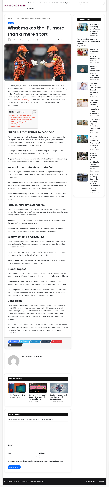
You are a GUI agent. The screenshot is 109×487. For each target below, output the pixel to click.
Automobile (30, 3)
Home (11, 18)
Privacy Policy (90, 481)
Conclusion (16, 126)
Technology (30, 8)
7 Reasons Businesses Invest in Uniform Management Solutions (95, 55)
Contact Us (100, 481)
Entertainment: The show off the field (24, 117)
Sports (67, 3)
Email (10, 453)
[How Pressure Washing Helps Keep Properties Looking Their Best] (82, 122)
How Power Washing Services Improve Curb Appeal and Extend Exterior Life (95, 107)
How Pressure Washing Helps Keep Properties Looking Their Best (95, 125)
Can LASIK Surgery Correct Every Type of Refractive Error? (95, 88)
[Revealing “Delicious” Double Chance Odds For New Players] (38, 388)
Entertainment (48, 3)
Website (42, 453)
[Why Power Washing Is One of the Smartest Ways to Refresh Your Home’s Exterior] (82, 177)
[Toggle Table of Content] (33, 112)
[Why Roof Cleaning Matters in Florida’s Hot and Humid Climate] (82, 139)
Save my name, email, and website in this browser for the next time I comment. (36, 461)
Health (56, 3)
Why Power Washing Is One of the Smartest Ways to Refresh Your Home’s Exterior (95, 182)
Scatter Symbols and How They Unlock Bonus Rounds (58, 397)
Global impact (17, 124)
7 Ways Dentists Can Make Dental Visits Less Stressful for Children (88, 41)
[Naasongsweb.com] (15, 5)
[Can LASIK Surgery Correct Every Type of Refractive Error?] (82, 86)
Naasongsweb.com (10, 481)
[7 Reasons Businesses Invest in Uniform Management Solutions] (82, 52)
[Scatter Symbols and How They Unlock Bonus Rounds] (59, 388)
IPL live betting (23, 100)
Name (10, 445)
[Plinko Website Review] (17, 388)
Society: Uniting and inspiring (22, 122)
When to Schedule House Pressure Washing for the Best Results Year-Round (95, 161)
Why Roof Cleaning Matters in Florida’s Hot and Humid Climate (95, 141)
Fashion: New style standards (22, 119)
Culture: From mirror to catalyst (21, 115)
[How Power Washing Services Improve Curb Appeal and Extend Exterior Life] (82, 103)
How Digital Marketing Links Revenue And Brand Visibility (95, 28)
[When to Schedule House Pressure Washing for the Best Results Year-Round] (82, 156)
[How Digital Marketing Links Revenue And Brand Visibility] (82, 27)
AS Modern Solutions (17, 40)
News (62, 3)
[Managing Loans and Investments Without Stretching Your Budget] (82, 69)
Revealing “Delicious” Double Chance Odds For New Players (37, 397)
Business (39, 3)
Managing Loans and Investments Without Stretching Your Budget (95, 72)
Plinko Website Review (16, 395)
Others (17, 18)
